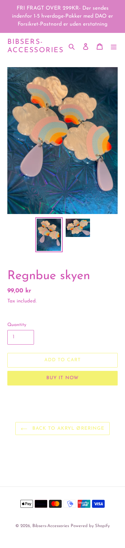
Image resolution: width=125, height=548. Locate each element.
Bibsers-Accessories (35, 46)
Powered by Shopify (90, 526)
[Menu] (114, 46)
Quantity (16, 324)
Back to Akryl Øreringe (68, 428)
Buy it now (62, 378)
